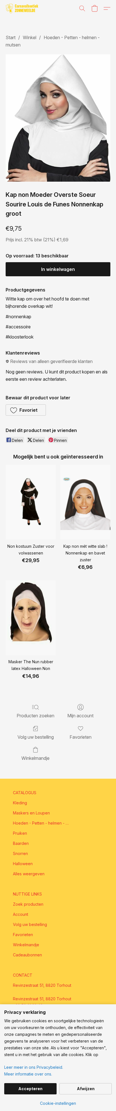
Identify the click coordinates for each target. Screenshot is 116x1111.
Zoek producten (28, 904)
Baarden (21, 843)
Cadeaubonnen (27, 954)
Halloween (23, 863)
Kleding (20, 802)
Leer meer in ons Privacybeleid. (33, 1067)
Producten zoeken (35, 715)
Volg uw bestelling (35, 737)
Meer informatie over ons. (28, 1074)
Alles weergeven (28, 873)
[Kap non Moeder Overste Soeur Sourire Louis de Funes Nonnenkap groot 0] (58, 118)
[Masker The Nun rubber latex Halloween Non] (31, 618)
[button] (23, 8)
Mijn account (80, 715)
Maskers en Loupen (31, 813)
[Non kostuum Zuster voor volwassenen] (31, 502)
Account (20, 914)
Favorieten (81, 737)
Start (10, 37)
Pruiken (20, 833)
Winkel (29, 37)
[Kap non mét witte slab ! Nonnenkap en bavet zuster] (85, 502)
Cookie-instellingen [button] (58, 1103)
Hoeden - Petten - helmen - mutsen (41, 823)
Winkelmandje (35, 758)
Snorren (20, 853)
